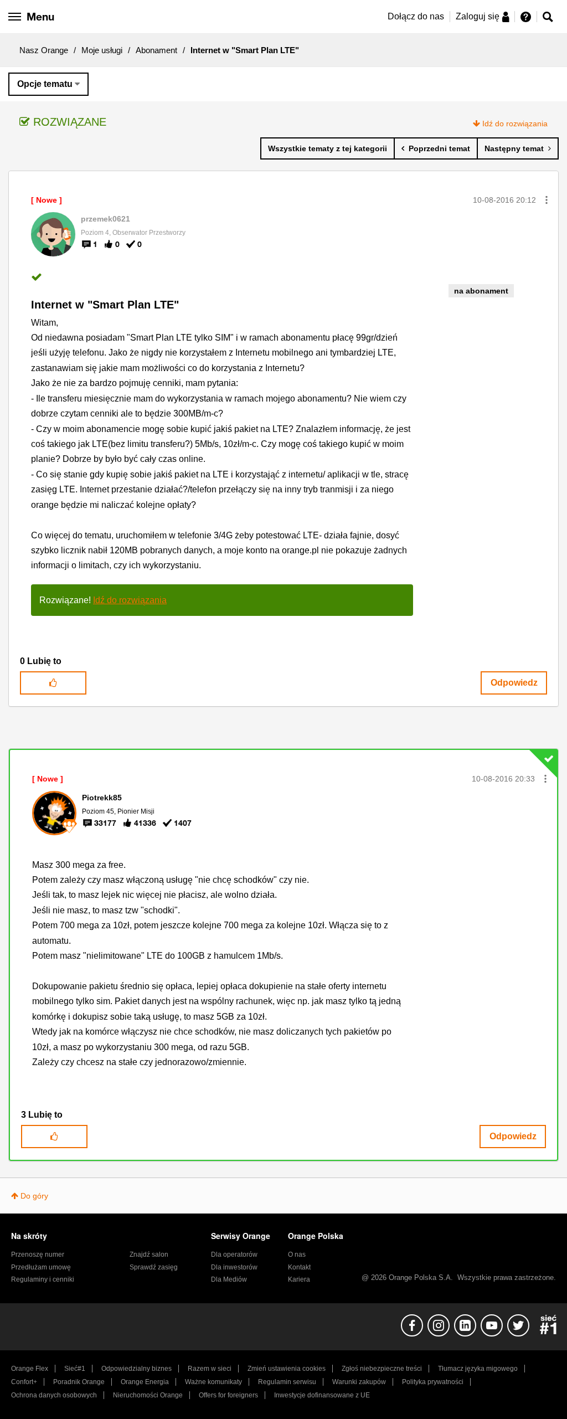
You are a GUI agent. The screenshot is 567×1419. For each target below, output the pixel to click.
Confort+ (24, 1382)
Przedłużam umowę (41, 1267)
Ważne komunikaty (213, 1382)
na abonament (481, 290)
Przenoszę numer (37, 1254)
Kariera (299, 1279)
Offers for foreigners (228, 1395)
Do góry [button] (34, 1195)
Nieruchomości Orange (148, 1395)
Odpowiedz (514, 682)
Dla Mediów (229, 1279)
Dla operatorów (234, 1254)
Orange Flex (29, 1368)
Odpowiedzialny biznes (136, 1368)
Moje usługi (101, 50)
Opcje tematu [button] (45, 84)
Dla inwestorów (234, 1267)
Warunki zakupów (359, 1382)
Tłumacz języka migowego (478, 1368)
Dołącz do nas (416, 16)
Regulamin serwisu (287, 1382)
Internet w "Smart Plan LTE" (105, 305)
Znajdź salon (149, 1254)
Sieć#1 (74, 1368)
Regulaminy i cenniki (42, 1279)
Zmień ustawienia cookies (287, 1368)
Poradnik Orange (79, 1382)
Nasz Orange (43, 50)
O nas (297, 1254)
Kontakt (299, 1267)
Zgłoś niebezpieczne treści (382, 1368)
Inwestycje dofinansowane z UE (322, 1395)
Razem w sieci (209, 1368)
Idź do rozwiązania (515, 123)
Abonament (156, 50)
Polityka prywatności (432, 1382)
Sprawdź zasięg (154, 1267)
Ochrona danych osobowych (54, 1395)
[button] (546, 200)
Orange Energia (145, 1382)
